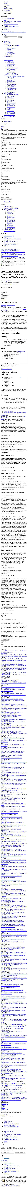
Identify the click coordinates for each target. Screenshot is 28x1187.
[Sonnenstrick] (4, 1109)
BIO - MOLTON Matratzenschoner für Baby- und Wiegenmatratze (12, 1059)
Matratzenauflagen (11, 81)
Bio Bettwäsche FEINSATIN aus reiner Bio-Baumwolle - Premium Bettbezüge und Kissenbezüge (13, 926)
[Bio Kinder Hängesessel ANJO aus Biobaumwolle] (12, 1083)
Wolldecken (9, 108)
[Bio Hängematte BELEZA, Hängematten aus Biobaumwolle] (9, 1088)
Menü (5, 34)
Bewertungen (11, 305)
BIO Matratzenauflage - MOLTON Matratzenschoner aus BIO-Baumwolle (14, 669)
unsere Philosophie (8, 1121)
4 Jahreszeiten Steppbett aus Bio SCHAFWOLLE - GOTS (13, 785)
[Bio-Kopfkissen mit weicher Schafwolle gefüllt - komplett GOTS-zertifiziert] (8, 704)
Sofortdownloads (11, 53)
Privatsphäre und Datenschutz (11, 24)
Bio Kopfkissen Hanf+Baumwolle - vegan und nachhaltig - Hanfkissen (14, 895)
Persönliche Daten (11, 48)
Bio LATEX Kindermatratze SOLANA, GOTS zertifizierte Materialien (11, 818)
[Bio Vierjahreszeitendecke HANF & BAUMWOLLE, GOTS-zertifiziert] (14, 681)
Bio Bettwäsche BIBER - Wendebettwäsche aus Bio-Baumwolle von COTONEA (13, 948)
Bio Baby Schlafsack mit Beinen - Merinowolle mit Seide (14, 974)
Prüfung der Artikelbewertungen (11, 1126)
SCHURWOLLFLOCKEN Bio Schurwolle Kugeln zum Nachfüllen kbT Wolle (13, 1079)
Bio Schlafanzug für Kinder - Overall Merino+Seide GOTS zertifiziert (14, 794)
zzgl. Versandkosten (11, 284)
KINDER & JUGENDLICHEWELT (15, 76)
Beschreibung (4, 305)
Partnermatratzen (10, 100)
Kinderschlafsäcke (11, 86)
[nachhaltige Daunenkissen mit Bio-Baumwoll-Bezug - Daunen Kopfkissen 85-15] (11, 968)
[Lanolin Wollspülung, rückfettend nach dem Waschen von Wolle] (5, 798)
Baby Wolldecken (11, 69)
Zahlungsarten (7, 22)
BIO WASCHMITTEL (9, 229)
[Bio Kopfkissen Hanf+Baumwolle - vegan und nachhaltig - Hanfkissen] (11, 893)
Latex (23, 339)
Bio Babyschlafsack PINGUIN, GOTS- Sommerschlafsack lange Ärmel (14, 851)
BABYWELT (10, 61)
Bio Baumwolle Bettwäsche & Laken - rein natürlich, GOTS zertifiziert (14, 655)
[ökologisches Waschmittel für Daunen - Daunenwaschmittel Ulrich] (7, 811)
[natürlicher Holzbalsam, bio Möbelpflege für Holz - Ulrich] (14, 805)
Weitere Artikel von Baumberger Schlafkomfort (15, 412)
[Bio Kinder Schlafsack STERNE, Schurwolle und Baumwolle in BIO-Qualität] (14, 911)
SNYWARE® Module (6, 1158)
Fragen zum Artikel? (8, 411)
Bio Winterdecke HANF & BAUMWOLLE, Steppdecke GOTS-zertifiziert (11, 876)
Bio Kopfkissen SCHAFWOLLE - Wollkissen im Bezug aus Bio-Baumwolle (12, 690)
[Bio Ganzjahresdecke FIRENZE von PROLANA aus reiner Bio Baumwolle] (14, 1042)
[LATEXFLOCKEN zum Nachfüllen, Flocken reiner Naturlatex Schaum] (14, 673)
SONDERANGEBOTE (9, 231)
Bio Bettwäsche (10, 111)
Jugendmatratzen (10, 78)
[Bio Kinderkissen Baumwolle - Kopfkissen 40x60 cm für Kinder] (8, 751)
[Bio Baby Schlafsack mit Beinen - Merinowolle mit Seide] (9, 974)
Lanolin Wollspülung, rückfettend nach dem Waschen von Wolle (13, 799)
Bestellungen (10, 52)
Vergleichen (3, 296)
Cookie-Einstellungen (9, 18)
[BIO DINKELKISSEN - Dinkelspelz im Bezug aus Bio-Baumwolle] (14, 953)
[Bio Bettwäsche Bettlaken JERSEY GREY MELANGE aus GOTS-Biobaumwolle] (14, 732)
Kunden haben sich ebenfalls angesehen (10, 880)
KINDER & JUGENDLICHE (11, 208)
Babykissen (9, 66)
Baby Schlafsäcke (11, 70)
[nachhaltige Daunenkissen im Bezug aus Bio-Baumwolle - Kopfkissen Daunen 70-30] (11, 963)
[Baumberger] (4, 1104)
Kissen (8, 109)
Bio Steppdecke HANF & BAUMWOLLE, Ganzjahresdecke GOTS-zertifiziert (11, 715)
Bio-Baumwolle (21, 351)
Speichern (3, 649)
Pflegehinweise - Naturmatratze (11, 1123)
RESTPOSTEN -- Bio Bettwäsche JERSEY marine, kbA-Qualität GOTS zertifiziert (13, 1055)
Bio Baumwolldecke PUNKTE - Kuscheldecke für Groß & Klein (14, 1003)
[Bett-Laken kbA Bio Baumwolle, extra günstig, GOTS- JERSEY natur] (14, 739)
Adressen (9, 49)
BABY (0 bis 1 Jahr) (8, 206)
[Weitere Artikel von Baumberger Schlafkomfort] (8, 281)
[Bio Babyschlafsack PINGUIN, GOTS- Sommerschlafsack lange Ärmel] (10, 849)
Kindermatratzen (10, 77)
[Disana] (3, 1105)
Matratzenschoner (11, 64)
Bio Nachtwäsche (11, 112)
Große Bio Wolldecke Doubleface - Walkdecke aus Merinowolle (13, 856)
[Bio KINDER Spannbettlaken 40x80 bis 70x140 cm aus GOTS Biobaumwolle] (12, 1014)
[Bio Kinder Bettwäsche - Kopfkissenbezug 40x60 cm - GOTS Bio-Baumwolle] (14, 991)
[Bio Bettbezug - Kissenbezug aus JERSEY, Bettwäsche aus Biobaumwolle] (7, 708)
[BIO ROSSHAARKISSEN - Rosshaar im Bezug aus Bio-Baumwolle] (14, 774)
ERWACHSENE (8, 209)
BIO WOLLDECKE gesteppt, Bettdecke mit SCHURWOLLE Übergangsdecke (14, 1025)
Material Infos (7, 1122)
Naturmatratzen (10, 99)
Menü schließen (7, 42)
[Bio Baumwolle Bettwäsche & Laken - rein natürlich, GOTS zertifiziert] (10, 654)
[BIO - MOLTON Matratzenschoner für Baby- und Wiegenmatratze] (8, 1058)
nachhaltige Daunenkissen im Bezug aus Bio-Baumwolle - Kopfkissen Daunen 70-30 (14, 964)
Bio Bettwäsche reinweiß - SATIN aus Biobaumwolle (13, 936)
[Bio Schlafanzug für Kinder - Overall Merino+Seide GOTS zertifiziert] (11, 793)
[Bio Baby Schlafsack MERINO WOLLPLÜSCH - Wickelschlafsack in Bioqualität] (9, 984)
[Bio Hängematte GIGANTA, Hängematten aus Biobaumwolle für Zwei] (14, 1092)
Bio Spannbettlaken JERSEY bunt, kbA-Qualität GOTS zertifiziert (13, 700)
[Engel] (3, 1106)
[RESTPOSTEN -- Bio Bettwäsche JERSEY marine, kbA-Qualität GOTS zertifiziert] (11, 1053)
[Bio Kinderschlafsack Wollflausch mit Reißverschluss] (10, 920)
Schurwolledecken (11, 85)
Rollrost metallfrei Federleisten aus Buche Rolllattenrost (14, 831)
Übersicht (9, 46)
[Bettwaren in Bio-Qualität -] (1, 1110)
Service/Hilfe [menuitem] (11, 22)
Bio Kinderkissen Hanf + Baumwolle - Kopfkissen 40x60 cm (13, 840)
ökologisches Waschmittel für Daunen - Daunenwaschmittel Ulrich (14, 812)
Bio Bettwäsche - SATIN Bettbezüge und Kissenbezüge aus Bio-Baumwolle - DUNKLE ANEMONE (14, 1099)
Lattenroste (9, 80)
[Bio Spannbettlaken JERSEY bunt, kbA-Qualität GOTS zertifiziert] (11, 699)
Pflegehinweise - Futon (9, 1125)
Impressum (6, 29)
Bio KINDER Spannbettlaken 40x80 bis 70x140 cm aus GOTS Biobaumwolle (13, 1015)
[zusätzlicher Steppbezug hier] (6, 369)
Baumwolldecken (11, 107)
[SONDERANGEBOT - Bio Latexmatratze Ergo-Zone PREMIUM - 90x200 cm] (10, 1047)
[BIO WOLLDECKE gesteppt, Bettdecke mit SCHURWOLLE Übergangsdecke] (6, 1024)
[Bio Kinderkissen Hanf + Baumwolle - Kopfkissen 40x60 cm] (9, 839)
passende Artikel (5, 650)
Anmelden (9, 45)
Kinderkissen (10, 90)
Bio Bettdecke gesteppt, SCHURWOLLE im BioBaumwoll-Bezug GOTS (14, 763)
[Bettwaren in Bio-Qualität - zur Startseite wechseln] (13, 32)
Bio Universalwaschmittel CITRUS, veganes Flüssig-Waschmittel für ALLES (14, 979)
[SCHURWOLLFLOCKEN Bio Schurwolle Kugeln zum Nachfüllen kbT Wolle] (14, 1077)
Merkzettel (9, 54)
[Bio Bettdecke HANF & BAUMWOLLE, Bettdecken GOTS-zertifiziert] (14, 868)
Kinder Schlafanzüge (12, 88)
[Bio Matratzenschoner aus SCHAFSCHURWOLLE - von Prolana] (9, 834)
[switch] (3, 1185)
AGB (5, 20)
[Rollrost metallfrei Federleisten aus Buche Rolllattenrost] (14, 830)
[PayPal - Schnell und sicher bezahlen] (10, 249)
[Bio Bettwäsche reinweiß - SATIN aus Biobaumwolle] (14, 935)
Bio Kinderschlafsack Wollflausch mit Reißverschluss (12, 921)
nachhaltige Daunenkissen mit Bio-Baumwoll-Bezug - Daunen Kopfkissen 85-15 (14, 970)
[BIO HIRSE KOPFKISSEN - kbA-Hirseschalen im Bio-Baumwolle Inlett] (14, 720)
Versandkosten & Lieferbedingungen (12, 21)
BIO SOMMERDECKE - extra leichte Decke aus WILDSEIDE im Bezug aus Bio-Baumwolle (12, 846)
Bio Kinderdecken (11, 82)
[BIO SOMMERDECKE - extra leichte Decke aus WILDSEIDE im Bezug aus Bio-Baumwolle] (14, 843)
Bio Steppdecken (11, 105)
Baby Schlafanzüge (11, 73)
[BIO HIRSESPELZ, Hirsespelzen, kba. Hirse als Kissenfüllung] (14, 940)
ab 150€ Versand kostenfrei (6, 3)
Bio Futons (9, 101)
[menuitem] (15, 18)
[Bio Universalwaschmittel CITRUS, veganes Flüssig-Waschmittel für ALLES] (13, 978)
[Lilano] (3, 1108)
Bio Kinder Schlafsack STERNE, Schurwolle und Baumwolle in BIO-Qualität (12, 913)
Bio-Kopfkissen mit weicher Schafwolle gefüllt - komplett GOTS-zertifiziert (14, 705)
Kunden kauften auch (15, 650)
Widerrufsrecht (8, 8)
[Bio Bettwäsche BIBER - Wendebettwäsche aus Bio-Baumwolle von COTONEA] (12, 947)
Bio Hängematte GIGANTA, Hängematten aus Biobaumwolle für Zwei (12, 1094)
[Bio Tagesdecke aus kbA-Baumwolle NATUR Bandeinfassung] (14, 746)
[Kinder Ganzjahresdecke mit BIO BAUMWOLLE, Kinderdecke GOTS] (10, 767)
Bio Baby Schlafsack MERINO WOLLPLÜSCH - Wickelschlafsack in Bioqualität (12, 986)
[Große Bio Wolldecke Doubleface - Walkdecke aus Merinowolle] (12, 854)
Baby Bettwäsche (11, 72)
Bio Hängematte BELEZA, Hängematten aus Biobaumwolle (13, 1088)
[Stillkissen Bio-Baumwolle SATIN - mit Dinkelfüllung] (8, 959)
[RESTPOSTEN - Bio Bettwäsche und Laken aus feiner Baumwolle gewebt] (14, 1063)
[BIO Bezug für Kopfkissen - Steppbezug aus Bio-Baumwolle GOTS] (8, 658)
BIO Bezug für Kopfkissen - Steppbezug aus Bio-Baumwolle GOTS (13, 659)
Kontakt (5, 28)
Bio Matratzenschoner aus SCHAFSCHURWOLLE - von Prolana (13, 836)
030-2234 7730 (4, 1114)
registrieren (16, 45)
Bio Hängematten (11, 92)
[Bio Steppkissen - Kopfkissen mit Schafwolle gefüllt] (9, 788)
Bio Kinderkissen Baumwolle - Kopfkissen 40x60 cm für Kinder (12, 752)
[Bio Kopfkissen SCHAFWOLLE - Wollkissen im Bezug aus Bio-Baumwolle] (14, 688)
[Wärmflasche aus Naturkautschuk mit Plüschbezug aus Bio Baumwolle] (14, 861)
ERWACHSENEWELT (12, 95)
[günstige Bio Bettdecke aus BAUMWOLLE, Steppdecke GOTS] (14, 756)
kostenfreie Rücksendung (7, 11)
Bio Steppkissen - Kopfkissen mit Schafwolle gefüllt (13, 789)
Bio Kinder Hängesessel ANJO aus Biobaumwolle (13, 1084)
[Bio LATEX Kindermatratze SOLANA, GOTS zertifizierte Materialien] (8, 817)
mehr (24, 309)
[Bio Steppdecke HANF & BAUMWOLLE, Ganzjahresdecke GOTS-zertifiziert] (14, 713)
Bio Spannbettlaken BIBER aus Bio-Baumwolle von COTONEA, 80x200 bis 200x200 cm (13, 825)
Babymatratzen (10, 62)
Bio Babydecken (10, 65)
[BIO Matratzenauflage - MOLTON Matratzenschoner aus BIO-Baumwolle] (8, 668)
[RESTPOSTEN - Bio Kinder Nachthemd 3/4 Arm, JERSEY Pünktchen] (14, 1008)
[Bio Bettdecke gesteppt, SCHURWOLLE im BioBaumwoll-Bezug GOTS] (10, 762)
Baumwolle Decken (11, 84)
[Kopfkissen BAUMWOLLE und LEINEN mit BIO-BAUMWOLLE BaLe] (11, 693)
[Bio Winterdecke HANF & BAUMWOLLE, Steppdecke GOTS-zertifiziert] (14, 874)
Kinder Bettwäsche (11, 89)
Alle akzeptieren (9, 1185)
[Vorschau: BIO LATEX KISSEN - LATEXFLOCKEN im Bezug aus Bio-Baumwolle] (14, 252)
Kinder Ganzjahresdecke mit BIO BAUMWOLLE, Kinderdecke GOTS (12, 769)
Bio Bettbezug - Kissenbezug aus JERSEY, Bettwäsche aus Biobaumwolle (14, 709)
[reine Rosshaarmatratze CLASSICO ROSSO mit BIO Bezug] (14, 1019)
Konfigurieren (16, 1185)
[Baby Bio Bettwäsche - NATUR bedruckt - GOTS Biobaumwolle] (13, 725)
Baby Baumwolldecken (12, 68)
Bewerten (3, 300)
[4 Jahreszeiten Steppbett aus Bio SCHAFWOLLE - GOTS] (13, 783)
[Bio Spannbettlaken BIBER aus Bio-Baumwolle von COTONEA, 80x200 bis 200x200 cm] (14, 823)
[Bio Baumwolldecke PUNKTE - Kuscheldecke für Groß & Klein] (10, 1002)
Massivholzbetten (11, 96)
